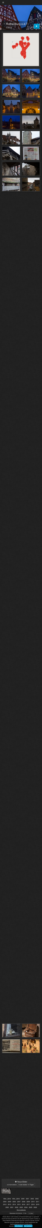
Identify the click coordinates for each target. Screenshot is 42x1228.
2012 (4, 1204)
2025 (30, 1207)
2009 (28, 1202)
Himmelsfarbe (21, 1210)
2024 (26, 1207)
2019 (37, 1204)
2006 (14, 1202)
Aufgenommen (12, 1185)
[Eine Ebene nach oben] (4, 24)
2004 (4, 1202)
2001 (27, 1199)
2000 (22, 1199)
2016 (23, 1204)
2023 (21, 1207)
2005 (9, 1202)
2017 (28, 1204)
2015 (18, 1204)
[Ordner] (3, 2)
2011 (37, 1202)
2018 (33, 1204)
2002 (32, 1199)
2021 (11, 1207)
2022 (16, 1207)
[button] (23, 39)
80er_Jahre (7, 1199)
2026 (35, 1207)
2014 (14, 1204)
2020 (7, 1207)
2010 (33, 1202)
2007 (18, 1202)
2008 (23, 1202)
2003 (37, 1199)
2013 (9, 1204)
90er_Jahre (16, 1199)
